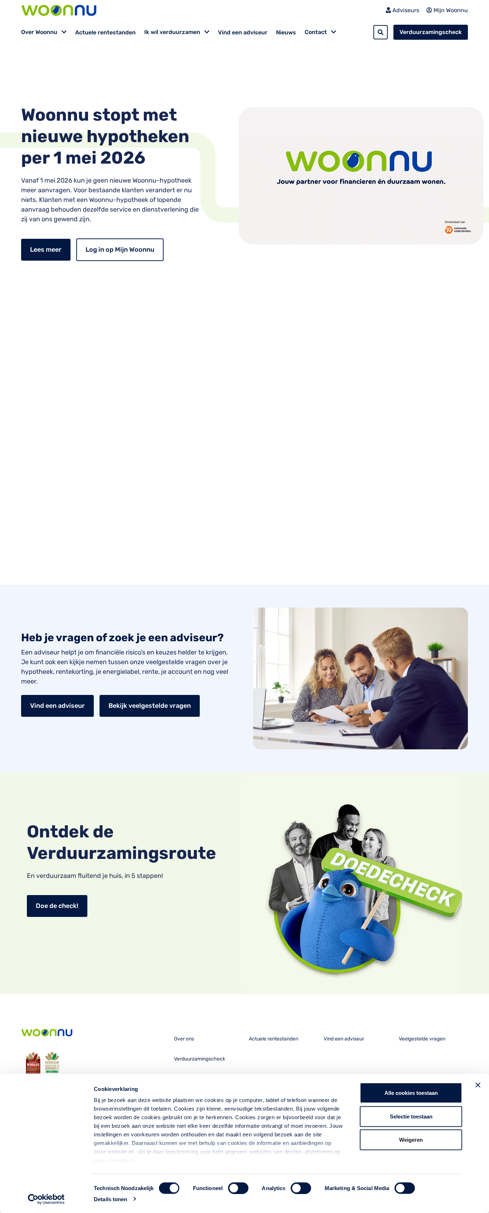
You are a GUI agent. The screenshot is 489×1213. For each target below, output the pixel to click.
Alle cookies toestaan (411, 1093)
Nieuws (286, 32)
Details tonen (110, 1199)
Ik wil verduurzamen (173, 32)
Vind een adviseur (242, 32)
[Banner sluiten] (477, 1085)
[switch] (238, 1188)
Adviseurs (405, 10)
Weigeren (411, 1140)
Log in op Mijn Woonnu (120, 249)
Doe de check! (57, 906)
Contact (316, 32)
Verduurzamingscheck (431, 32)
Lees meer (46, 249)
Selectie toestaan (411, 1116)
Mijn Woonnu (450, 10)
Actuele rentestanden (105, 32)
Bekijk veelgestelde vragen (149, 706)
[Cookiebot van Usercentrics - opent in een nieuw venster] (46, 1199)
